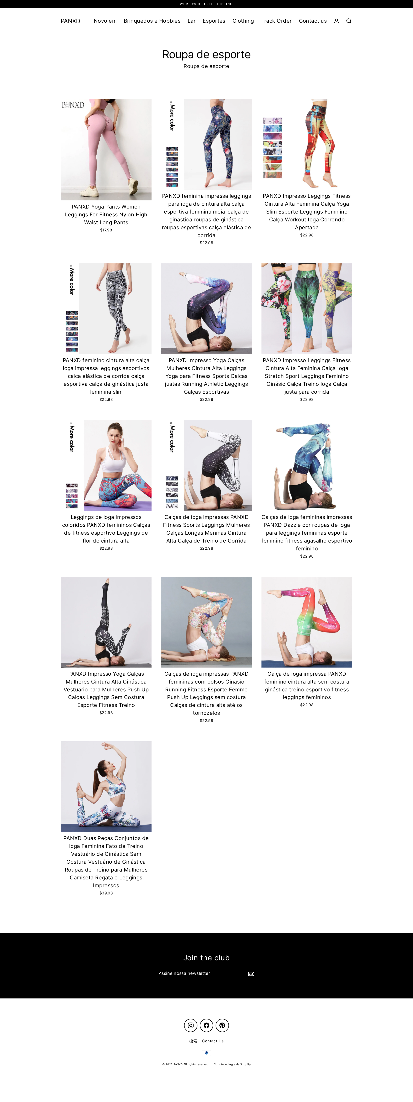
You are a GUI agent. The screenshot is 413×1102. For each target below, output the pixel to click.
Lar (192, 21)
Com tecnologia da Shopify (232, 1064)
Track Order (276, 21)
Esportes (214, 21)
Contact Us (213, 1041)
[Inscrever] (250, 973)
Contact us (313, 21)
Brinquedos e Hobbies (152, 21)
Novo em (105, 21)
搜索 (193, 1041)
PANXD (70, 21)
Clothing (243, 21)
